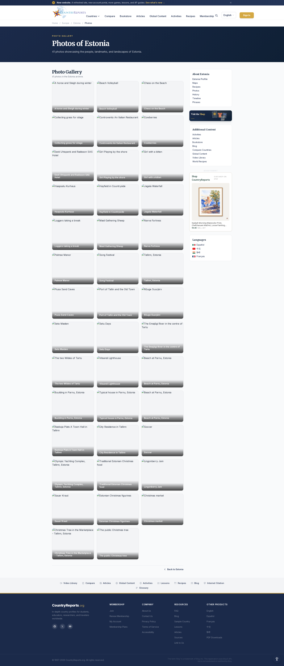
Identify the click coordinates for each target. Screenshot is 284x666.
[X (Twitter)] (62, 626)
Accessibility (148, 632)
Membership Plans (119, 627)
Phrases (196, 102)
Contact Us (147, 616)
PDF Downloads (214, 637)
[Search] (216, 15)
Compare (110, 16)
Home (55, 23)
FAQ (176, 611)
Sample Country (182, 621)
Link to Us (179, 643)
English (227, 15)
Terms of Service (150, 627)
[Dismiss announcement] (231, 2)
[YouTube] (70, 626)
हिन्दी (198, 252)
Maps (195, 83)
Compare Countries (201, 150)
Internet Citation (215, 583)
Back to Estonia (175, 569)
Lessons (165, 583)
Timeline (196, 98)
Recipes (190, 16)
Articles (140, 16)
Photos (195, 90)
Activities (176, 16)
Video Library (199, 157)
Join (112, 611)
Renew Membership (119, 616)
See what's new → (155, 2)
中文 (199, 248)
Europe (65, 23)
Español (200, 244)
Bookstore (125, 16)
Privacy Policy (149, 621)
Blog (194, 146)
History (195, 94)
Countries (91, 16)
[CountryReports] (69, 11)
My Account (115, 621)
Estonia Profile (200, 79)
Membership (207, 16)
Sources (178, 637)
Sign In (246, 15)
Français (201, 256)
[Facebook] (54, 626)
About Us (146, 611)
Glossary (143, 588)
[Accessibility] (277, 659)
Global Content (158, 16)
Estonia (77, 23)
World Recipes (199, 161)
